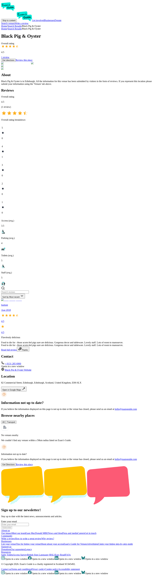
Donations (6, 549)
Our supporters (18, 549)
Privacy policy (38, 569)
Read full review (9, 350)
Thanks (25, 350)
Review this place (24, 60)
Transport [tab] (11, 422)
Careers (81, 533)
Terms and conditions (21, 569)
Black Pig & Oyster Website (18, 370)
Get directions (8, 60)
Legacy (28, 549)
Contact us (6, 569)
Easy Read (60, 554)
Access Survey (20, 554)
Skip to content (9, 20)
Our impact (6, 533)
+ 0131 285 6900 (13, 363)
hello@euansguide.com (126, 409)
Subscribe (6, 527)
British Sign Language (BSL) (41, 554)
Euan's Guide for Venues (75, 544)
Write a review (22, 23)
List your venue (8, 544)
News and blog (55, 533)
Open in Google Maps (12, 390)
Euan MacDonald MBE (36, 533)
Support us (6, 546)
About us (5, 530)
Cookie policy (51, 569)
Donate (58, 20)
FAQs (68, 554)
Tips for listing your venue (28, 544)
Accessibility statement (69, 569)
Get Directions (8, 464)
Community (6, 536)
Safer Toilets (7, 554)
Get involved (38, 20)
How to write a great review (28, 538)
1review (5, 57)
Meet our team (18, 533)
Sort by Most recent (11, 297)
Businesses (49, 20)
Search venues (8, 23)
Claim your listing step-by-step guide (115, 544)
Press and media (70, 533)
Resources (6, 552)
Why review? (47, 538)
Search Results (15, 28)
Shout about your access (52, 544)
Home (4, 28)
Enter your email (9, 521)
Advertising (92, 544)
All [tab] (3, 422)
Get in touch (90, 533)
